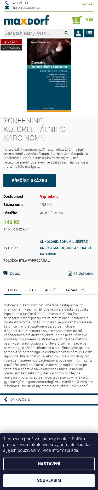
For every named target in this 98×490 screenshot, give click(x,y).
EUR (91, 3)
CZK (85, 3)
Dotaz (15, 273)
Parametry (75, 290)
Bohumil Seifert (73, 242)
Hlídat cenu (84, 273)
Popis (12, 290)
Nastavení (49, 463)
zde (74, 450)
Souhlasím (49, 480)
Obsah (30, 290)
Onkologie (49, 242)
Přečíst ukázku (29, 180)
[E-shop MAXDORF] (26, 20)
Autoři (51, 290)
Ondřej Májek (52, 248)
